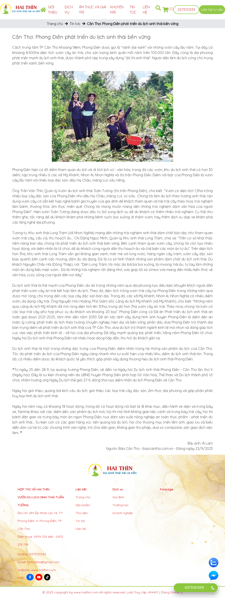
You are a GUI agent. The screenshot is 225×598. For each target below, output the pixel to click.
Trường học (120, 505)
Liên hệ (81, 529)
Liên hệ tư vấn (212, 9)
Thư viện (82, 513)
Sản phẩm (83, 505)
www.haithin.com (43, 570)
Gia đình (118, 497)
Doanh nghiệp (122, 513)
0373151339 (186, 9)
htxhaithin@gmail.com (43, 562)
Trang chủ (55, 23)
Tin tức (75, 23)
